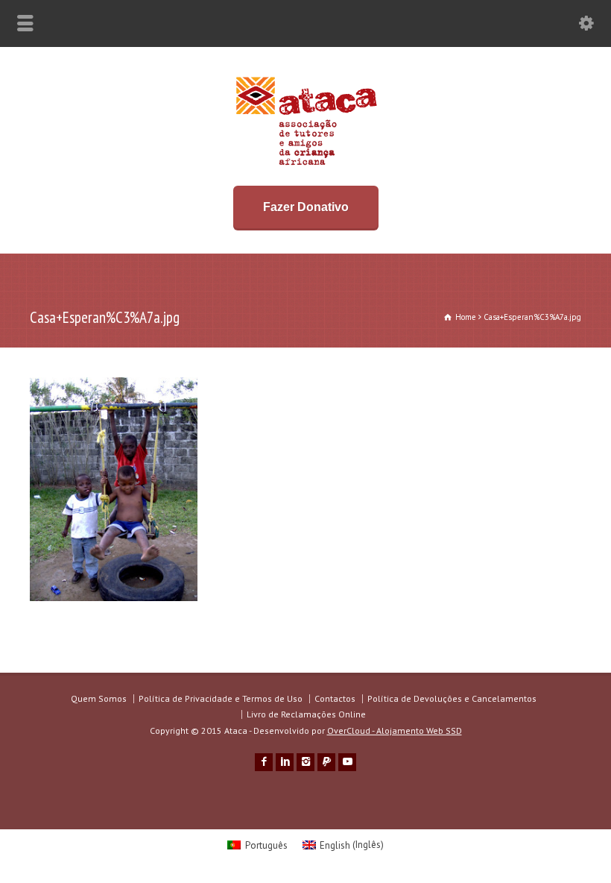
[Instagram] (305, 762)
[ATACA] (306, 165)
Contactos (334, 698)
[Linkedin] (285, 762)
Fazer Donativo (306, 207)
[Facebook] (264, 762)
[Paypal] (326, 762)
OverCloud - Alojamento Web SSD (394, 730)
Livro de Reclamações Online (306, 714)
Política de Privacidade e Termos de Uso (221, 698)
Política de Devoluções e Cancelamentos (451, 698)
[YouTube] (347, 762)
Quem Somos (99, 698)
